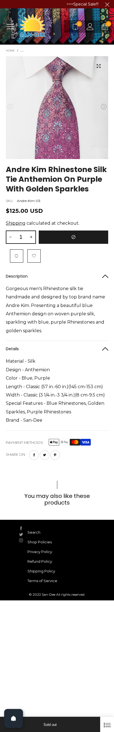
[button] (10, 107)
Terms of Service (42, 581)
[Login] (90, 26)
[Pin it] (55, 455)
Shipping (15, 223)
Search (33, 532)
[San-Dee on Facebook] (21, 528)
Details (12, 349)
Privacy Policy (39, 551)
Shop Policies (39, 542)
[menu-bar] (12, 26)
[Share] (34, 455)
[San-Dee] (43, 26)
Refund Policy (39, 561)
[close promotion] (107, 4)
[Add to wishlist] (34, 256)
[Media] (98, 65)
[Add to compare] (16, 256)
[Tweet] (45, 455)
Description (17, 276)
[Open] (13, 718)
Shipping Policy (41, 571)
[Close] (107, 724)
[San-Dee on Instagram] (21, 540)
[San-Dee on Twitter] (21, 534)
